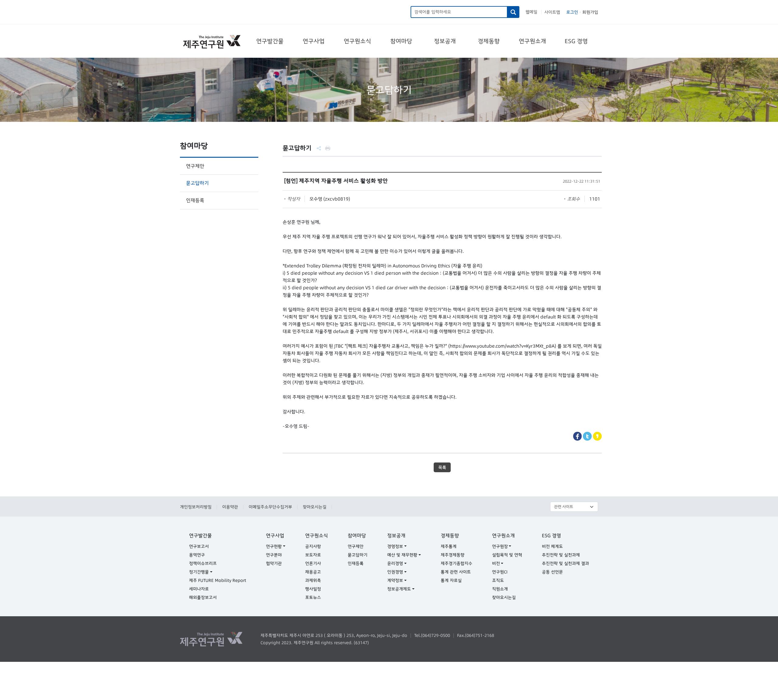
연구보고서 (199, 546)
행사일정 (313, 589)
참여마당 (401, 41)
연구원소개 (532, 41)
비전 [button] (496, 563)
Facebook (577, 436)
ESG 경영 (576, 41)
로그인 (572, 12)
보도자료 (313, 555)
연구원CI (500, 572)
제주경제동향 (452, 555)
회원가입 (590, 12)
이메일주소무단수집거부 (270, 507)
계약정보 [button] (395, 580)
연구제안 (195, 166)
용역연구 (197, 555)
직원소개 (500, 589)
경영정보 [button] (395, 546)
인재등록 (195, 200)
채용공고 (313, 572)
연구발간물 (270, 41)
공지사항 (313, 546)
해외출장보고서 (203, 597)
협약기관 (274, 563)
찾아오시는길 (314, 507)
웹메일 (531, 12)
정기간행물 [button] (199, 572)
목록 (442, 467)
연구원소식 (357, 41)
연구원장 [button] (500, 546)
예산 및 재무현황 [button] (402, 555)
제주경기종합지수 (456, 563)
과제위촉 (313, 580)
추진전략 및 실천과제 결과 (565, 563)
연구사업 (314, 41)
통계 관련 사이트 (456, 572)
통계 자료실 (451, 580)
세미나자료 (199, 589)
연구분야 (274, 555)
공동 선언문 (552, 572)
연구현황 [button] (274, 546)
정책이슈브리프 (203, 563)
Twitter (587, 436)
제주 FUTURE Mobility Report (217, 580)
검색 (513, 12)
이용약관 (230, 507)
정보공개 (445, 41)
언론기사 (313, 563)
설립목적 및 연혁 (507, 555)
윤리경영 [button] (395, 563)
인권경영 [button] (395, 572)
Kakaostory (597, 436)
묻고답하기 (197, 183)
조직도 (498, 580)
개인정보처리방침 (196, 507)
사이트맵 (552, 12)
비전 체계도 (552, 546)
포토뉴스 (313, 597)
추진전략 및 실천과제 (561, 555)
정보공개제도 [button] (399, 589)
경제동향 (489, 41)
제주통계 (448, 546)
